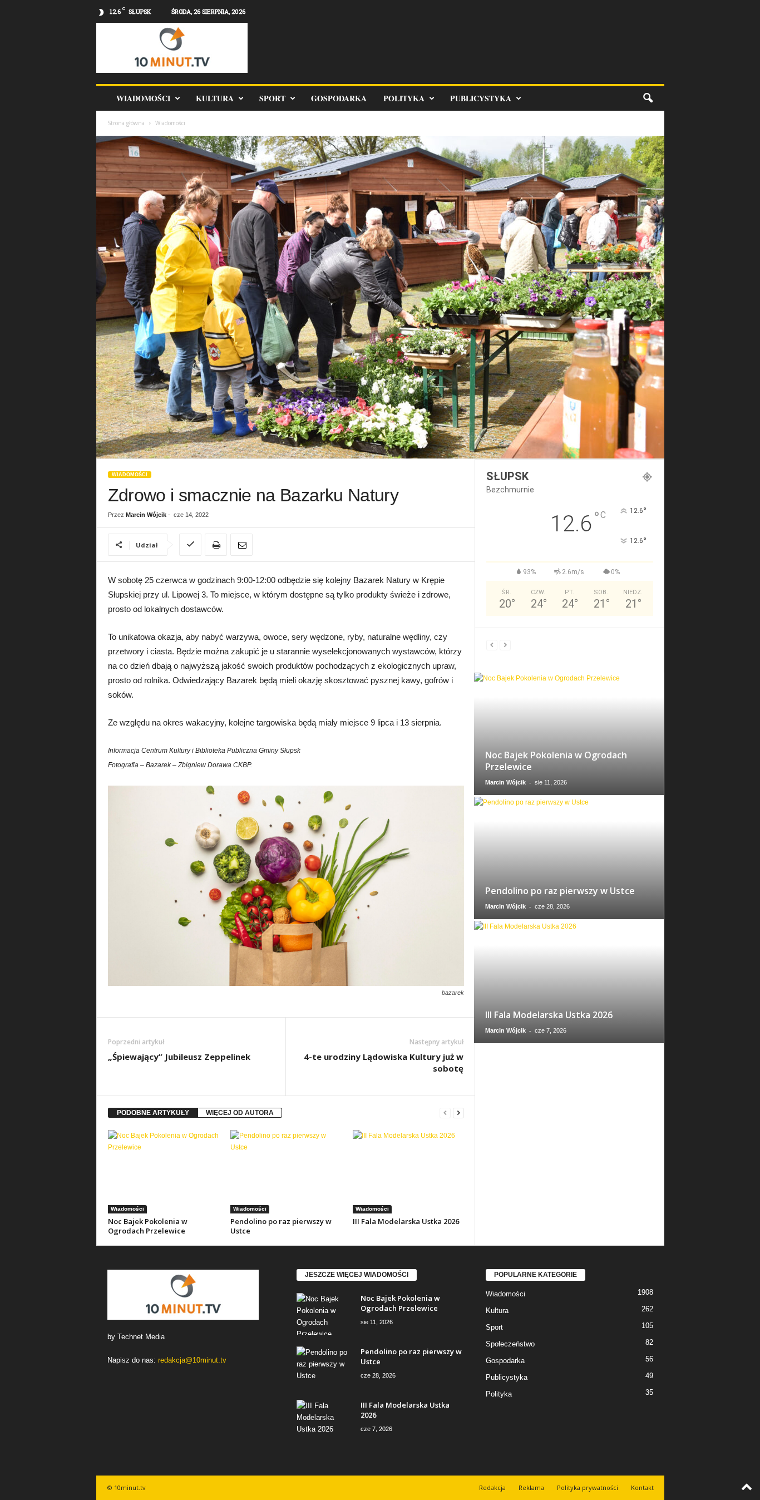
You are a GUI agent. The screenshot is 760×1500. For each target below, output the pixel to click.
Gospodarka (339, 98)
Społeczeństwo (510, 1344)
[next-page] (458, 1113)
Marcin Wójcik (146, 514)
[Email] (241, 545)
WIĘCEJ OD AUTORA (240, 1113)
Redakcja (492, 1487)
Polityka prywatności (587, 1487)
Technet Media (141, 1337)
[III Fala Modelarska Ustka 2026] (408, 1171)
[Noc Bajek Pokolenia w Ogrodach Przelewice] (163, 1171)
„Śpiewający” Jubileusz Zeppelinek (179, 1056)
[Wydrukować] (216, 545)
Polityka (404, 98)
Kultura (215, 98)
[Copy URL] (190, 545)
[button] (647, 98)
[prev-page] (445, 1113)
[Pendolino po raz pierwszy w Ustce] (286, 1171)
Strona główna (126, 123)
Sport (272, 98)
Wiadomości (143, 98)
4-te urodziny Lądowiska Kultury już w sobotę (383, 1062)
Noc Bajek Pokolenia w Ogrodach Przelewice (147, 1226)
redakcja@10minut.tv (192, 1360)
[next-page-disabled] (505, 645)
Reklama (531, 1487)
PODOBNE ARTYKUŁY (153, 1113)
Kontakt (642, 1487)
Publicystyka (480, 98)
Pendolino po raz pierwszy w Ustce (281, 1226)
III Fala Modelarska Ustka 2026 (406, 1221)
